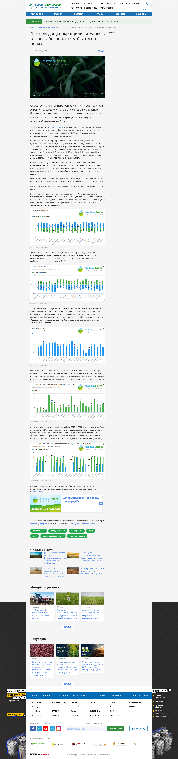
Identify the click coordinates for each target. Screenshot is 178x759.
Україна (50, 27)
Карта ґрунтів (106, 8)
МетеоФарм (38, 530)
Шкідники (141, 14)
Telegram (43, 523)
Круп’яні (74, 715)
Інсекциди (36, 715)
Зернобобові (76, 707)
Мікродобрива (135, 703)
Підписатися (115, 728)
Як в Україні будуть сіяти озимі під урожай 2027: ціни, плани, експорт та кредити (82, 21)
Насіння (57, 14)
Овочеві (93, 707)
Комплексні (114, 715)
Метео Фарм (57, 127)
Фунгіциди (36, 711)
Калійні (112, 711)
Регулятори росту (59, 703)
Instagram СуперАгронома (83, 523)
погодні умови (58, 530)
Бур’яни (99, 14)
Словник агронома (129, 3)
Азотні (112, 703)
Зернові (74, 703)
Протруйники (57, 707)
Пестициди (37, 14)
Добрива (78, 14)
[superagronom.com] (44, 5)
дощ (91, 530)
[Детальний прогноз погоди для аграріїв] (66, 511)
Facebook (34, 523)
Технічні (93, 703)
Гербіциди (36, 707)
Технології (76, 8)
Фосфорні (113, 707)
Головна (33, 27)
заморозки (76, 530)
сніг (34, 536)
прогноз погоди (77, 536)
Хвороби (120, 14)
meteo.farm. (38, 491)
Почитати (89, 3)
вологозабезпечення (53, 536)
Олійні (73, 711)
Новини (75, 3)
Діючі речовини (108, 3)
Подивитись (90, 8)
